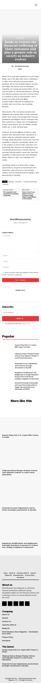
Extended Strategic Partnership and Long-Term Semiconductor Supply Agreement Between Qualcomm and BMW (26, 386)
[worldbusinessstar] (20, 211)
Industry (5, 184)
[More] (30, 295)
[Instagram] (10, 603)
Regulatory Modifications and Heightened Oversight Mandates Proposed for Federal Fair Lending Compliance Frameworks (27, 376)
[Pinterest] (20, 295)
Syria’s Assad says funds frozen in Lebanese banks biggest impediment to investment (29, 195)
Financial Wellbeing (30, 181)
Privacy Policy (25, 323)
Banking (20, 38)
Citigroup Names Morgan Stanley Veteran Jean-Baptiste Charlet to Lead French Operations (27, 356)
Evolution (19, 181)
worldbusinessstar (22, 66)
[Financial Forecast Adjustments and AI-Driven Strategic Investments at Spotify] (7, 366)
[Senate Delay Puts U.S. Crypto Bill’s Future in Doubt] (7, 346)
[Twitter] (15, 295)
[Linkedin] (15, 603)
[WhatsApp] (25, 295)
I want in (19, 318)
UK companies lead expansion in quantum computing (10, 193)
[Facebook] (11, 295)
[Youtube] (27, 603)
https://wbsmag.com (20, 222)
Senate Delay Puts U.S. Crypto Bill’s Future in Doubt (25, 346)
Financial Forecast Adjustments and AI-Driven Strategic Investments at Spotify (26, 366)
